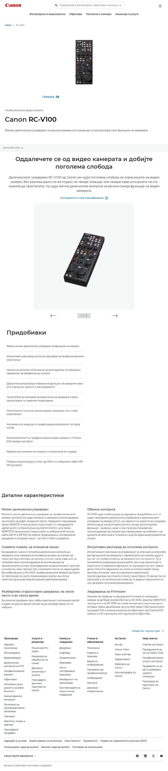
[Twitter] (153, 756)
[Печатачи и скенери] (112, 14)
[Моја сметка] (160, 6)
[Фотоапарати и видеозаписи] (66, 14)
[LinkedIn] (145, 756)
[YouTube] (161, 756)
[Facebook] (137, 756)
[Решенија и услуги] (139, 14)
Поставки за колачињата (87, 747)
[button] (53, 315)
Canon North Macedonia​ (18, 755)
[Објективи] (83, 14)
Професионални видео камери (24, 110)
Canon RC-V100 (11, 147)
